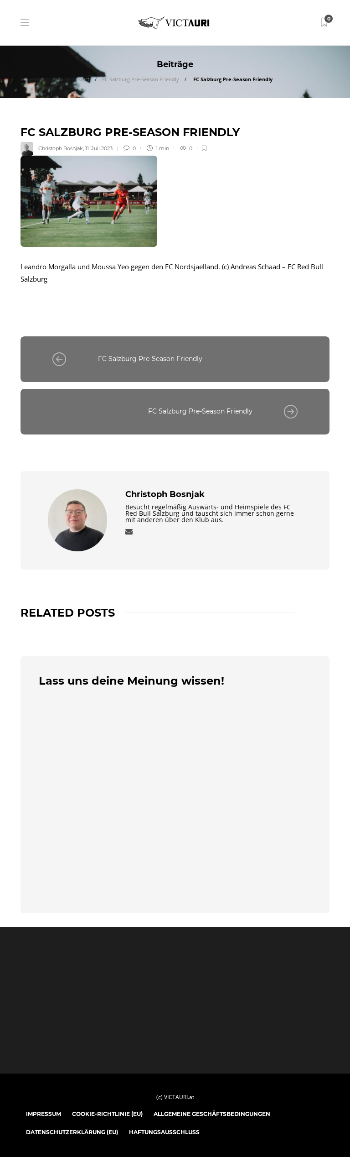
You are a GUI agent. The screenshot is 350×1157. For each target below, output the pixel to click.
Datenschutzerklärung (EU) (72, 1132)
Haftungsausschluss (164, 1132)
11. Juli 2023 (99, 148)
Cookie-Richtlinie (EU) (107, 1113)
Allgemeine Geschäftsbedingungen (212, 1113)
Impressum (43, 1113)
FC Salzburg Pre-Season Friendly (140, 79)
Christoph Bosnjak (60, 148)
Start (83, 79)
